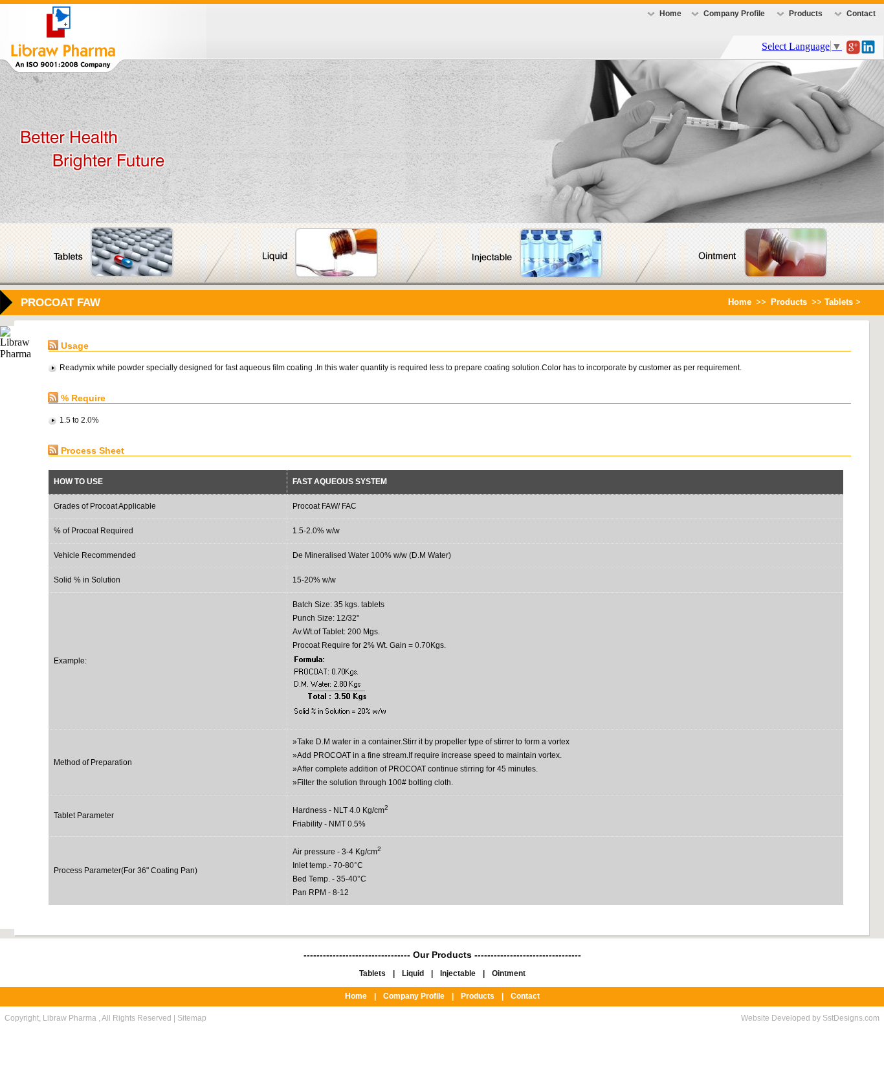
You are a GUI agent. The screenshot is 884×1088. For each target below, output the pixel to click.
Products (806, 13)
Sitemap (191, 1018)
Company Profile (734, 13)
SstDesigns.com (851, 1018)
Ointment (508, 973)
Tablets (372, 973)
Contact (861, 13)
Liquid (413, 973)
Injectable (458, 973)
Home (670, 13)
